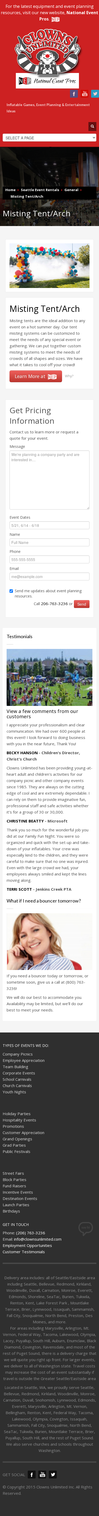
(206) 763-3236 (30, 1232)
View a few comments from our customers (42, 714)
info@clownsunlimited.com (38, 1239)
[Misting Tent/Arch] (49, 265)
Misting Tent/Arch (27, 196)
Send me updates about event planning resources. (48, 593)
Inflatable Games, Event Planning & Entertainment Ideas (48, 108)
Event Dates (20, 517)
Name (15, 534)
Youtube (84, 94)
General (71, 189)
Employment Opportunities (27, 1245)
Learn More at (31, 376)
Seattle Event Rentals (40, 189)
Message (17, 446)
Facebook (74, 94)
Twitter (95, 94)
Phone (15, 551)
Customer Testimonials (24, 1251)
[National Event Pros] (55, 19)
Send (81, 604)
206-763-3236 (54, 603)
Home (10, 189)
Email (14, 568)
